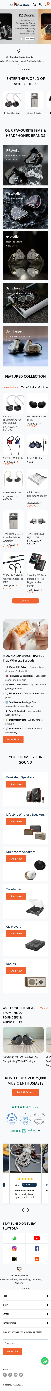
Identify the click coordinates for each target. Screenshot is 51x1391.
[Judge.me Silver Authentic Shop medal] (25, 1119)
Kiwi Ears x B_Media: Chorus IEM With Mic (12, 420)
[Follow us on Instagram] (10, 1375)
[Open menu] (4, 5)
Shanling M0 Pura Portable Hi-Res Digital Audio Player (36, 580)
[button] (23, 1210)
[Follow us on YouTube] (16, 1375)
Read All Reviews (26, 1092)
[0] (46, 4)
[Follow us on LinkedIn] (21, 1375)
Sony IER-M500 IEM (13, 458)
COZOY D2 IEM (34, 458)
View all (44, 1008)
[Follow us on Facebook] (5, 1375)
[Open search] (34, 4)
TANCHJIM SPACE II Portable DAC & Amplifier (13, 537)
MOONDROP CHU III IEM (36, 418)
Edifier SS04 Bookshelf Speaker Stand (37, 496)
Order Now (13, 739)
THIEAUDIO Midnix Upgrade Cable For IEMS (13, 579)
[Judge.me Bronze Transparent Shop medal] (39, 1119)
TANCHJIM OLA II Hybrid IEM (35, 535)
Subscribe (12, 1351)
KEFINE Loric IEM (12, 492)
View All (25, 600)
